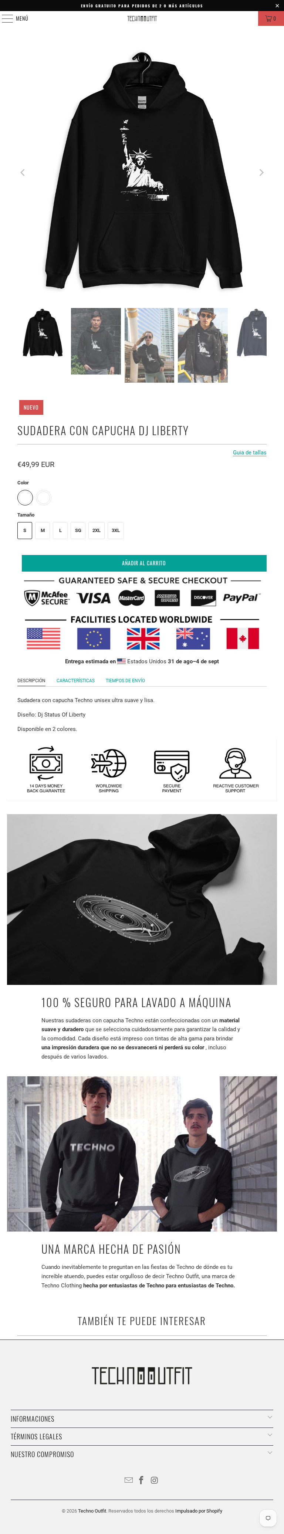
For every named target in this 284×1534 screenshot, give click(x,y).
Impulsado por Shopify (198, 1511)
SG (78, 530)
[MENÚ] (3, 18)
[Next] (261, 172)
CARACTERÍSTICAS (76, 680)
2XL (96, 530)
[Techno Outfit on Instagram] (154, 1481)
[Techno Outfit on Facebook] (141, 1481)
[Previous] (23, 172)
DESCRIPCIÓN (31, 680)
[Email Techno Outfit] (128, 1481)
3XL (116, 530)
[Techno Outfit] (142, 18)
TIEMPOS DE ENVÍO (125, 680)
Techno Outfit (92, 1511)
